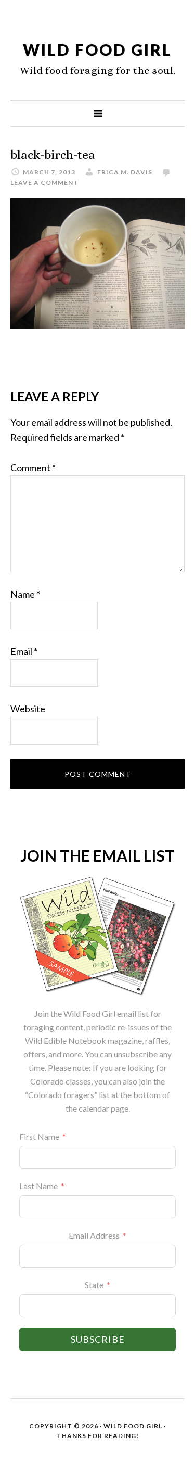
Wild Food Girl (97, 49)
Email (23, 651)
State (94, 1285)
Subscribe (98, 1339)
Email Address (94, 1235)
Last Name (38, 1186)
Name (25, 594)
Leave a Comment (44, 182)
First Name (39, 1136)
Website (27, 708)
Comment (33, 467)
